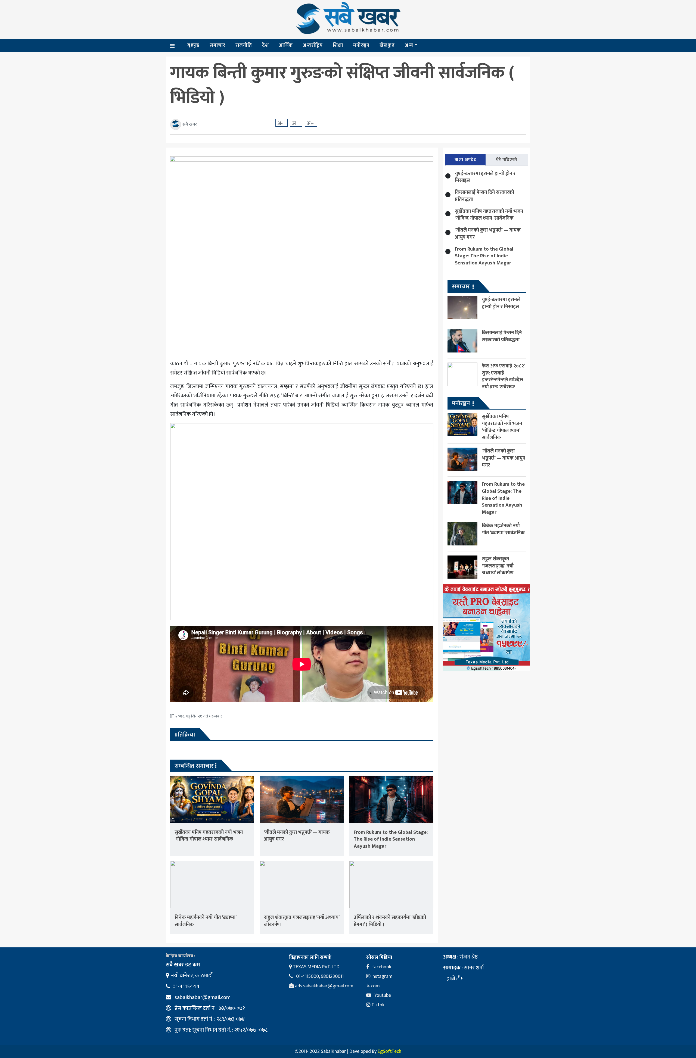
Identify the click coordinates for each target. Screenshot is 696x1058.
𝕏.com (373, 986)
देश (265, 45)
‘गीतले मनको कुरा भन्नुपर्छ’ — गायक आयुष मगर (297, 836)
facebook (381, 967)
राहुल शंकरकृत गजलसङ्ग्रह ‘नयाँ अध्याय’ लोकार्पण (301, 921)
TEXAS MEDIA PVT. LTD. (316, 967)
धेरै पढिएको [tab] (506, 159)
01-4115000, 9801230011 (319, 976)
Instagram (381, 976)
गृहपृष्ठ (193, 45)
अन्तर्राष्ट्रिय (313, 45)
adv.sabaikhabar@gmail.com (323, 986)
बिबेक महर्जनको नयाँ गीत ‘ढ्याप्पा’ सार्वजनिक (205, 921)
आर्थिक (286, 45)
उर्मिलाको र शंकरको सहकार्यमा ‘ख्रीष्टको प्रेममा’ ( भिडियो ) (390, 921)
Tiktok (377, 1005)
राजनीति (243, 45)
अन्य (409, 45)
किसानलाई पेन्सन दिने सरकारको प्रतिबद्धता (484, 196)
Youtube (382, 995)
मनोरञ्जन (361, 45)
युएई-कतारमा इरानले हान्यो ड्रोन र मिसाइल (485, 177)
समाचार (217, 45)
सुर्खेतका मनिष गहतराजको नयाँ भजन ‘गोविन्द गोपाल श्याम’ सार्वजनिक (209, 836)
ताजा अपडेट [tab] (465, 159)
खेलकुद (387, 45)
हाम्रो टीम (454, 978)
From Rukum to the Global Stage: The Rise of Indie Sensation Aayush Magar (391, 839)
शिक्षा (338, 45)
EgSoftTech (389, 1051)
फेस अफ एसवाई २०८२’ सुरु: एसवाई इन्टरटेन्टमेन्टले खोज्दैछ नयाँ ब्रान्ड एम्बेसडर (503, 376)
